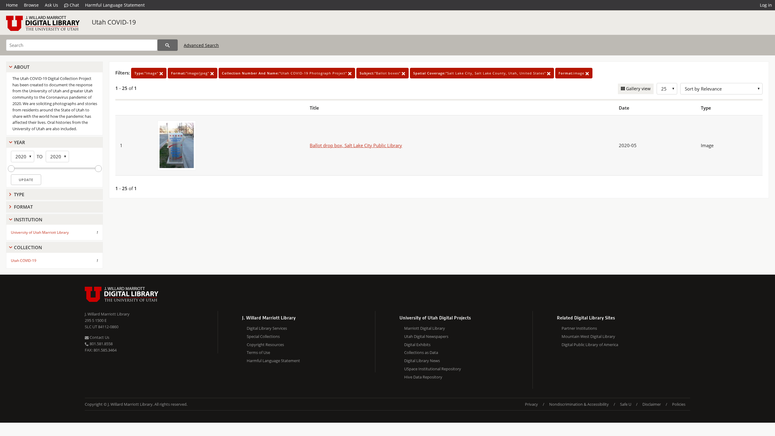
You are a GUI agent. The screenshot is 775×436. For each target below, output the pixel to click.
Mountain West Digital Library (588, 336)
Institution (28, 219)
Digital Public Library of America (590, 344)
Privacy (531, 404)
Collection (28, 247)
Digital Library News (422, 360)
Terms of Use (258, 352)
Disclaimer (651, 404)
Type (19, 194)
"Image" (147, 73)
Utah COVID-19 (114, 22)
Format (23, 207)
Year (19, 142)
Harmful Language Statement (115, 5)
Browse (31, 5)
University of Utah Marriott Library (40, 232)
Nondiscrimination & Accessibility (579, 404)
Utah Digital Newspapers (426, 336)
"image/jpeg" (190, 73)
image (572, 73)
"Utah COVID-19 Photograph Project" (285, 73)
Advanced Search (201, 45)
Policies (678, 404)
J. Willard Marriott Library (107, 314)
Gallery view (638, 88)
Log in (766, 5)
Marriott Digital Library (424, 328)
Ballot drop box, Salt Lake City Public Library (356, 145)
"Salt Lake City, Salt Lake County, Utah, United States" (480, 73)
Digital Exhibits (417, 344)
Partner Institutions (579, 328)
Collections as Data (421, 352)
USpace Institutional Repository (432, 369)
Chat (73, 5)
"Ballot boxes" (381, 73)
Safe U (625, 404)
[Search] (167, 45)
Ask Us (51, 5)
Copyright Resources (265, 344)
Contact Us (99, 337)
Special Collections (263, 336)
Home (12, 5)
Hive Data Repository (423, 377)
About (21, 67)
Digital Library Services (267, 328)
